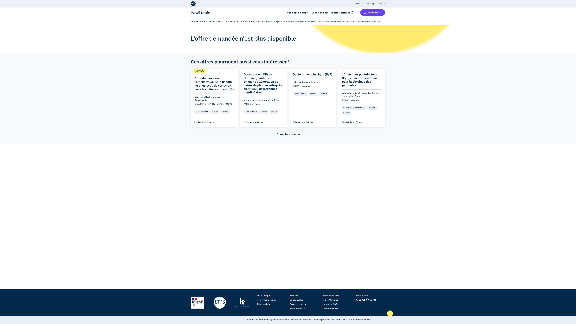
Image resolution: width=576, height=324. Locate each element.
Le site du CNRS (331, 304)
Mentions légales (267, 319)
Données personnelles (323, 319)
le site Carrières (341, 12)
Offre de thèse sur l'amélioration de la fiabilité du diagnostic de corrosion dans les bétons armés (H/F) (214, 83)
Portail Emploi (201, 12)
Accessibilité (283, 319)
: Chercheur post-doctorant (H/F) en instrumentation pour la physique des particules (361, 80)
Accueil (194, 21)
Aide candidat (320, 12)
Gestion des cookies (301, 319)
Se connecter (296, 299)
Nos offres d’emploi (298, 12)
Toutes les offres (286, 134)
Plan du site (252, 319)
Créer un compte (298, 304)
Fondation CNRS (331, 308)
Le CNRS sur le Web (362, 4)
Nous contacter (297, 308)
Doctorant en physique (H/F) (312, 74)
